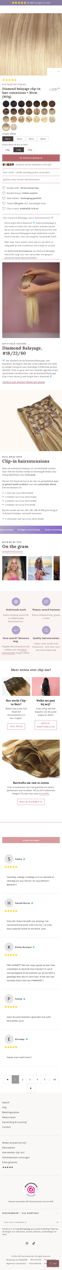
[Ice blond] (52, 119)
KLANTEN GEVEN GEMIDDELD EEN (33, 164)
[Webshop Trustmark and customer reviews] (31, 1189)
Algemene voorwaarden (16, 1263)
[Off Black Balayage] (36, 104)
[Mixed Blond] (36, 111)
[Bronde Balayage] (29, 111)
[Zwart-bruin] (13, 104)
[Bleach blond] (36, 119)
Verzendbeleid (35, 1263)
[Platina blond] (44, 119)
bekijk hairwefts (31, 802)
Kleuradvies (8, 1147)
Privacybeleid (50, 1259)
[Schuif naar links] (50, 72)
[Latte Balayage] (13, 119)
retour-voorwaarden (14, 651)
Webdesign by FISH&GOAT (17, 1260)
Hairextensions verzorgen (16, 1157)
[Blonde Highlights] (21, 119)
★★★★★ (7, 1167)
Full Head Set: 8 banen (14, 84)
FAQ (4, 1107)
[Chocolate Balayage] (13, 111)
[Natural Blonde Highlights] (29, 119)
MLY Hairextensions (26, 1256)
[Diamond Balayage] (6, 127)
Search (6, 1102)
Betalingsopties (10, 1112)
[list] (31, 626)
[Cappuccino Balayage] (6, 119)
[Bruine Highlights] (6, 111)
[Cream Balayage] (21, 111)
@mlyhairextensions (12, 551)
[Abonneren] (58, 1222)
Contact (6, 1127)
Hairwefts (44, 793)
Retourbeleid (36, 1259)
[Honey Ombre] (52, 111)
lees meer (16, 726)
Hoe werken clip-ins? (13, 1152)
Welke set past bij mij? (14, 1142)
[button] (13, 127)
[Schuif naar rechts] (58, 72)
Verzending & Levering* (14, 1122)
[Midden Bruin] (52, 104)
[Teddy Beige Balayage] (44, 111)
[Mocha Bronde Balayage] (44, 104)
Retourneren (9, 1117)
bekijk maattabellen (45, 725)
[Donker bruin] (21, 104)
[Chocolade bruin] (29, 104)
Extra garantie (9, 1162)
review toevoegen (31, 840)
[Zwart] (6, 104)
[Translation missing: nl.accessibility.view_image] (16, 686)
